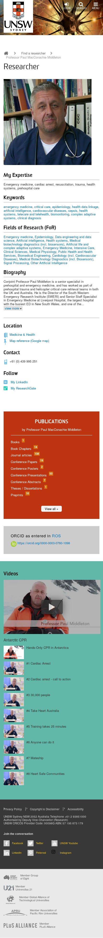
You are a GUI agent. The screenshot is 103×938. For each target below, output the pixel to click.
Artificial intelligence (30, 240)
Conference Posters (26, 468)
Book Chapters (24, 448)
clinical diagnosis (29, 218)
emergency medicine (18, 206)
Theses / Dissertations (28, 488)
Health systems (57, 240)
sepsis (72, 210)
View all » (51, 508)
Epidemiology (44, 236)
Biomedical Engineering (34, 255)
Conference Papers (27, 461)
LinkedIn (17, 852)
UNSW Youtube (69, 843)
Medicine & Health (22, 334)
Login (66, 8)
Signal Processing (16, 263)
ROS (56, 535)
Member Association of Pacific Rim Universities (43, 912)
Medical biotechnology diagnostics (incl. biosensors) (42, 242)
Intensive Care (84, 247)
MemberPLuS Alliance (47, 925)
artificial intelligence (17, 210)
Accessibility (76, 809)
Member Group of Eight (29, 877)
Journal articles (25, 455)
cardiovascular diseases (49, 210)
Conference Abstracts (28, 482)
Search (81, 8)
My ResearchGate (23, 388)
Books (17, 442)
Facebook (17, 843)
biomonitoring (60, 214)
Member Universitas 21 (24, 888)
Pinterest (41, 852)
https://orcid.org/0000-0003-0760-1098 (43, 543)
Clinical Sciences (16, 251)
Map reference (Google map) (29, 340)
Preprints (20, 495)
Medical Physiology (42, 251)
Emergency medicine (18, 236)
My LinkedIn (19, 382)
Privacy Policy (13, 809)
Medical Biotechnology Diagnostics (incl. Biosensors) (56, 259)
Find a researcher (33, 53)
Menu (95, 8)
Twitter (39, 843)
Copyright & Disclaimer (44, 809)
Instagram (65, 852)
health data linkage (85, 206)
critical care (42, 206)
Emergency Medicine (57, 247)
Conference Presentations (31, 475)
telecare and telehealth (33, 214)
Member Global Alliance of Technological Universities (34, 898)
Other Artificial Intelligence (49, 263)
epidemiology (61, 206)
